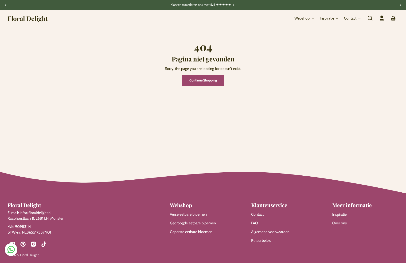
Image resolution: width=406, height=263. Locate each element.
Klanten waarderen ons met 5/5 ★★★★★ (201, 5)
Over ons (339, 223)
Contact (257, 214)
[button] (370, 18)
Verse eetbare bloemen (188, 214)
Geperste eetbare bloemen (191, 232)
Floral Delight (29, 255)
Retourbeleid (261, 240)
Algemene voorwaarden (270, 232)
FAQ (254, 223)
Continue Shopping (203, 80)
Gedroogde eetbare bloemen (193, 223)
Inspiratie (339, 214)
